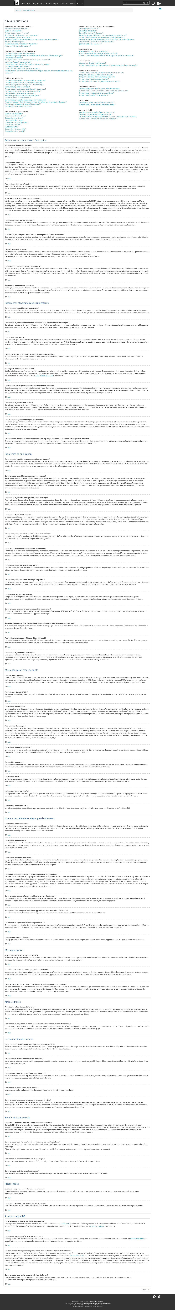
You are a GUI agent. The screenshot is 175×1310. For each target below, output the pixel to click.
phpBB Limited (65, 1224)
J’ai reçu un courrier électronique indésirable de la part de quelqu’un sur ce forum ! (106, 56)
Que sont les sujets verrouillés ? (15, 129)
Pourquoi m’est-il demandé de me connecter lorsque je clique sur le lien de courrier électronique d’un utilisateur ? (39, 72)
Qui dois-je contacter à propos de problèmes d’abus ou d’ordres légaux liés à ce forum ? (108, 116)
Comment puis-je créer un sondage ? (17, 87)
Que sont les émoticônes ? (14, 118)
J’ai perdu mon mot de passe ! (15, 42)
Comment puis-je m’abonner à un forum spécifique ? (96, 93)
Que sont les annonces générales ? (16, 122)
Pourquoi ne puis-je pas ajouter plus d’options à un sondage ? (25, 89)
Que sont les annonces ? (13, 125)
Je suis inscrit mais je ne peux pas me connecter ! (21, 35)
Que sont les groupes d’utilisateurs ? (91, 33)
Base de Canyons (52, 3)
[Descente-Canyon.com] (16, 3)
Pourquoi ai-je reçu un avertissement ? (17, 98)
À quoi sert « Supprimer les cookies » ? (18, 46)
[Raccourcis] (160, 9)
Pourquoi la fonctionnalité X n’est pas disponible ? (95, 114)
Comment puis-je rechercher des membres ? (94, 79)
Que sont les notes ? (11, 127)
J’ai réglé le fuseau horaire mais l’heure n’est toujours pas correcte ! (27, 60)
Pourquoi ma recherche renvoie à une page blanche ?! (97, 77)
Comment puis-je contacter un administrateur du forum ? (98, 119)
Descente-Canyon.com (32, 3)
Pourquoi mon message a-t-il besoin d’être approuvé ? (23, 104)
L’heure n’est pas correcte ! (14, 58)
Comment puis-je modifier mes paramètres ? (20, 53)
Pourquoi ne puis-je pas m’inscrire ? (17, 33)
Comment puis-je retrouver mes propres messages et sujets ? (99, 81)
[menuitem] (153, 3)
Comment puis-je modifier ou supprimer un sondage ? (23, 91)
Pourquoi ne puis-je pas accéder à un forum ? (20, 93)
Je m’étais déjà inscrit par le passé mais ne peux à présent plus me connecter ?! (31, 39)
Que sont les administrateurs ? (89, 29)
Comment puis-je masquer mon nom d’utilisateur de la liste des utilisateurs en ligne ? (34, 56)
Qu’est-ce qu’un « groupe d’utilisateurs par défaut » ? (96, 42)
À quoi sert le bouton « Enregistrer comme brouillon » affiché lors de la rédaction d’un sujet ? (35, 102)
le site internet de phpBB (44, 376)
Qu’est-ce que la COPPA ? (13, 31)
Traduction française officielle (92, 1303)
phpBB (79, 1303)
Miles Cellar (107, 1303)
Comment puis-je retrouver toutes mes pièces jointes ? (97, 105)
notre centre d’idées (137, 1238)
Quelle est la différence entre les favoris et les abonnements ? (99, 89)
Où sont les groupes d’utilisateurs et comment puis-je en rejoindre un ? (102, 35)
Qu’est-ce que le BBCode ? (14, 114)
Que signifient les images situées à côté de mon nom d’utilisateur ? (27, 64)
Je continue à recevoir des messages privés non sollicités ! (98, 53)
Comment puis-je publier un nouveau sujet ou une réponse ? (25, 80)
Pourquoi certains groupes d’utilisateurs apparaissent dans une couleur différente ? (107, 39)
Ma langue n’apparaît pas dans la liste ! (18, 62)
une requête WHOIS (76, 1256)
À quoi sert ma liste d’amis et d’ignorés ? (92, 63)
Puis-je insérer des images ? (14, 120)
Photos (72, 3)
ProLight (93, 1301)
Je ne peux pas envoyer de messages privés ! (94, 51)
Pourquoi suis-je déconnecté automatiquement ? (21, 44)
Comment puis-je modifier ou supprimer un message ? (23, 82)
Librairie (64, 3)
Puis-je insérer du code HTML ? (15, 116)
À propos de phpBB (97, 1226)
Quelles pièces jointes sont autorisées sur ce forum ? (96, 103)
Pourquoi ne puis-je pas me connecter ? (18, 37)
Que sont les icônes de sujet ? (15, 131)
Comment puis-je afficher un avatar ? (17, 66)
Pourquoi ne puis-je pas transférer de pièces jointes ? (22, 95)
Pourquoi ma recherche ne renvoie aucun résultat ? (96, 75)
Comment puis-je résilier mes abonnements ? (94, 95)
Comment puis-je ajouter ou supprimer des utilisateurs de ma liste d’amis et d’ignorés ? (108, 65)
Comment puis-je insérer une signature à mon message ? (24, 85)
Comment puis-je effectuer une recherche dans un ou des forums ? (101, 73)
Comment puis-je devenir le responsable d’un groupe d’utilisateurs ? (101, 37)
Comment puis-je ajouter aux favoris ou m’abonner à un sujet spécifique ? (103, 91)
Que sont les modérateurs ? (88, 31)
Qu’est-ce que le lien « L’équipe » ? (90, 44)
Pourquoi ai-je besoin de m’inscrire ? (17, 29)
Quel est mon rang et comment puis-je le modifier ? (22, 68)
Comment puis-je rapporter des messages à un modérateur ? (25, 100)
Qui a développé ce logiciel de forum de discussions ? (97, 112)
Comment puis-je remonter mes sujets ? (18, 106)
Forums (80, 3)
